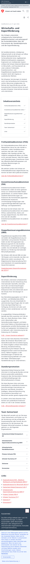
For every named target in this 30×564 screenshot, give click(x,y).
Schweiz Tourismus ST (10, 497)
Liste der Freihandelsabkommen (11, 176)
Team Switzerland (9, 127)
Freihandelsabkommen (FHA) (12, 105)
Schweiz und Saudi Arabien (13, 11)
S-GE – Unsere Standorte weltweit (12, 335)
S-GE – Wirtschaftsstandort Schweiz (12, 406)
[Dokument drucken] (24, 17)
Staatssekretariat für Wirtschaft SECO (15, 484)
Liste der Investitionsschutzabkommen (13, 224)
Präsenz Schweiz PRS (9, 494)
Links (5, 131)
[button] (27, 511)
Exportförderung (9, 119)
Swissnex (6, 500)
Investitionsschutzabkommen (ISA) (14, 110)
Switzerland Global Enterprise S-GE (14, 487)
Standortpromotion (9, 123)
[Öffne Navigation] (27, 11)
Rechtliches (4, 553)
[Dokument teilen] (28, 17)
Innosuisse (6, 502)
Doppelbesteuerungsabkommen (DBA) (13, 114)
